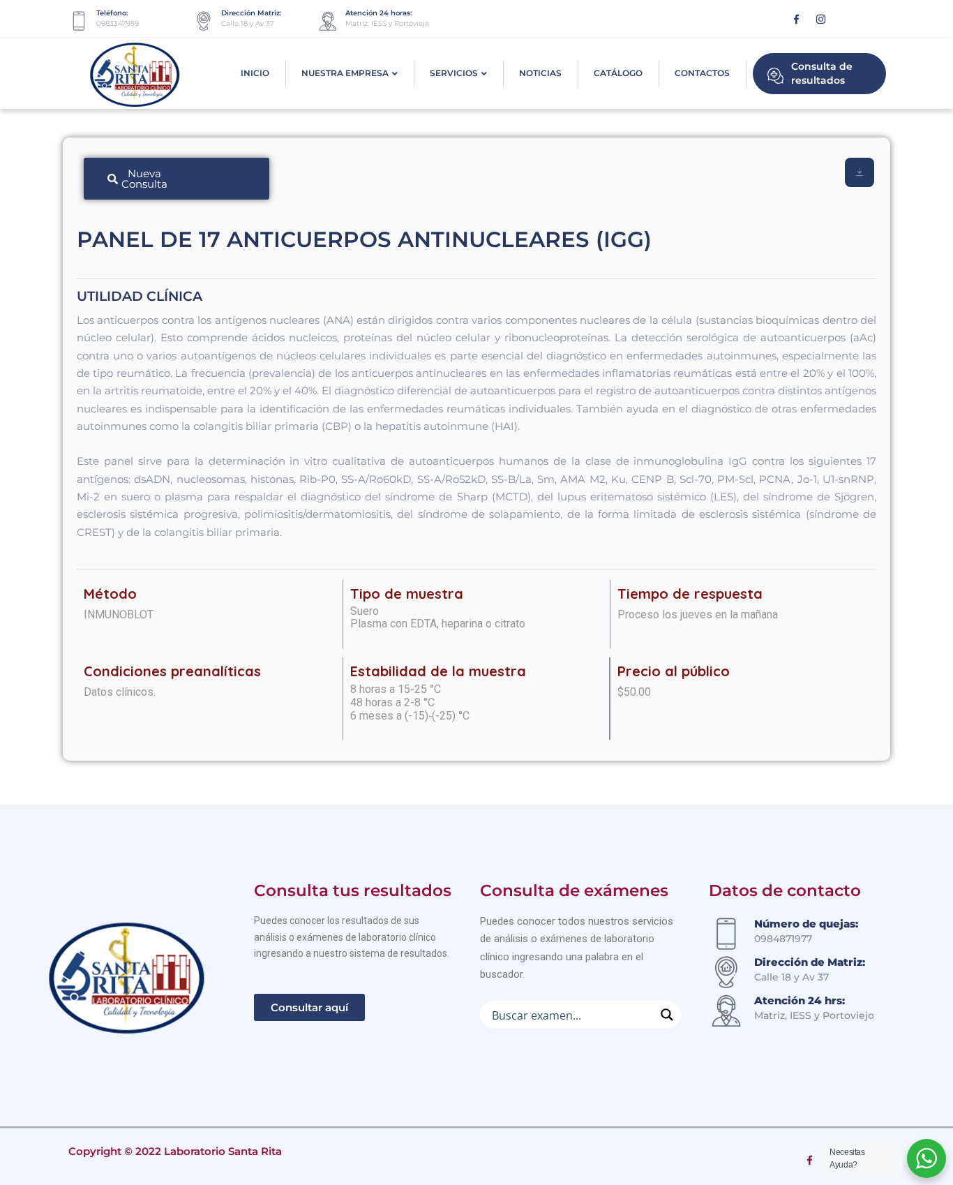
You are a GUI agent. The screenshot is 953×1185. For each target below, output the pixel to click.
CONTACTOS (702, 73)
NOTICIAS (540, 73)
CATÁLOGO (618, 73)
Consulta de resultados (822, 73)
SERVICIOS (454, 73)
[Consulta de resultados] (775, 74)
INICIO (255, 73)
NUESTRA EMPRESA (345, 73)
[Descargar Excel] (859, 172)
